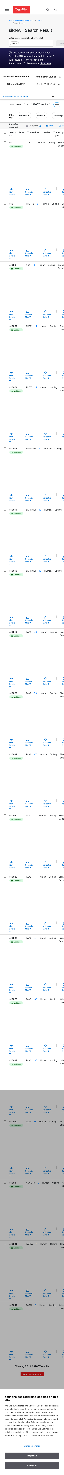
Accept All (32, 1465)
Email (51, 125)
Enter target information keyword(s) (26, 38)
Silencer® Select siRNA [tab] (16, 76)
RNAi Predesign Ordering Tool (21, 20)
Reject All (32, 1455)
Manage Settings (32, 1445)
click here (45, 63)
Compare (33, 125)
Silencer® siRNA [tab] (16, 83)
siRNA (40, 20)
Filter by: (12, 116)
